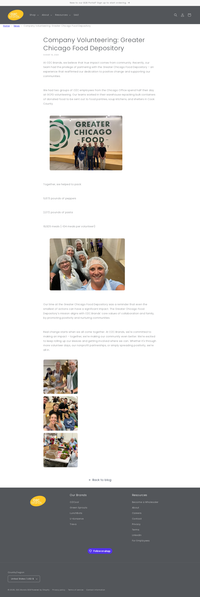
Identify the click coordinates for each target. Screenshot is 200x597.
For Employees (141, 540)
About (135, 507)
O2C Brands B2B (23, 590)
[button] (34, 15)
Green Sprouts (78, 507)
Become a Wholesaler (145, 502)
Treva (73, 524)
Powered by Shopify (40, 590)
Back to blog (101, 480)
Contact (137, 518)
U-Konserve (77, 518)
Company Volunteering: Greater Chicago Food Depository (57, 25)
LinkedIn (137, 535)
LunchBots (76, 513)
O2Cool (74, 502)
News (17, 25)
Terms (135, 529)
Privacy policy (58, 590)
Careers (137, 513)
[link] (100, 377)
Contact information (95, 590)
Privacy (136, 524)
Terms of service (75, 590)
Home (6, 25)
